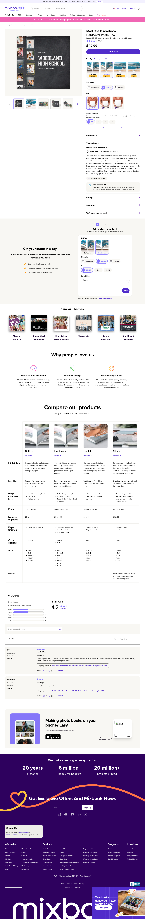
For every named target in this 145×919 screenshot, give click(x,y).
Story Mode (8, 862)
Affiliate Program (114, 856)
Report (60, 670)
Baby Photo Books (49, 852)
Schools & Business (77, 15)
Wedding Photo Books (90, 856)
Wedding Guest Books (90, 859)
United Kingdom (132, 859)
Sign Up (132, 8)
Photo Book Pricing (11, 866)
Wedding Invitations (90, 852)
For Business (112, 849)
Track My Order (10, 852)
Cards (39, 15)
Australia (130, 849)
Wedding (63, 15)
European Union (132, 856)
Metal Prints (64, 849)
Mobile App (25, 866)
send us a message (13, 835)
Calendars (29, 15)
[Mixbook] (15, 8)
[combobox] (127, 639)
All (22, 25)
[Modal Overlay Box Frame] (118, 903)
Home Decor (50, 15)
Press (63, 884)
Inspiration (25, 869)
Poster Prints (47, 866)
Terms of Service (72, 884)
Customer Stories (27, 859)
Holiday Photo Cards (67, 866)
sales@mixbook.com (105, 298)
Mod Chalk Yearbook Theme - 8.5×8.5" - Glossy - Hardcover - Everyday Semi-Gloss (80, 666)
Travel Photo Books (49, 856)
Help (6, 849)
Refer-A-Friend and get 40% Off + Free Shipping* (72, 876)
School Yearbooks (114, 852)
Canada (130, 852)
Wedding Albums (89, 862)
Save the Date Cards (67, 869)
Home (6, 25)
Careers (24, 856)
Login (124, 8)
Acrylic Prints (47, 869)
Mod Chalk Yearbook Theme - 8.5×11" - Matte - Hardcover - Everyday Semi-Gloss (79, 691)
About (23, 852)
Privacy (81, 884)
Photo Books (9, 15)
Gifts (20, 15)
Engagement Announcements (93, 849)
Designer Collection (66, 856)
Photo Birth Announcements (69, 862)
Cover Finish (85, 276)
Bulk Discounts (113, 859)
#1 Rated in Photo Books (29, 862)
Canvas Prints (47, 862)
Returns (7, 856)
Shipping (8, 859)
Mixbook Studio (26, 849)
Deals (91, 15)
